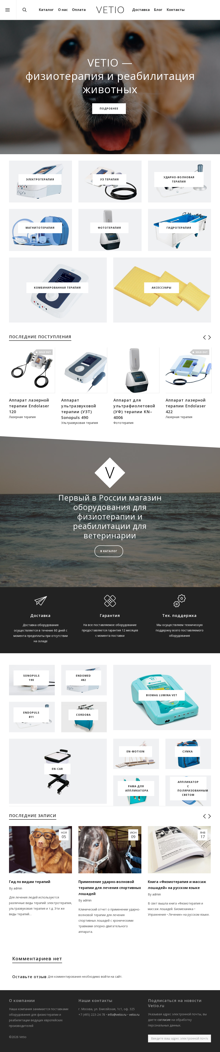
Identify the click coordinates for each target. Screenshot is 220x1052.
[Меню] (7, 10)
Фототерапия (123, 423)
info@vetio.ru (117, 1014)
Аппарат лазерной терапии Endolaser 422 (186, 405)
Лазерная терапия (22, 417)
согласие (164, 1020)
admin (18, 888)
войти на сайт (111, 976)
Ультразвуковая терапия (79, 423)
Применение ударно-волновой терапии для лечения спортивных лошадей (109, 887)
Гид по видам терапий (29, 881)
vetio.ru (134, 1014)
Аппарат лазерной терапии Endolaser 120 (29, 405)
